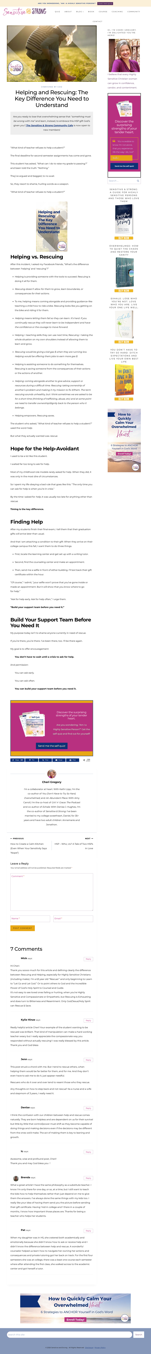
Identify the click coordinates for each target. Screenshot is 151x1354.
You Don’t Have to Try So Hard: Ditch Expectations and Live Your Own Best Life (124, 356)
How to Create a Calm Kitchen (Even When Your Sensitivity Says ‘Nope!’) (28, 846)
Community (133, 12)
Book (91, 12)
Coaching (117, 12)
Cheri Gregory (51, 782)
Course (103, 12)
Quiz (57, 12)
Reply (88, 959)
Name (15, 918)
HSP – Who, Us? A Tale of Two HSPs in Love (74, 844)
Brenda (25, 1177)
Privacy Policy (100, 1348)
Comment (17, 876)
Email (58, 918)
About (68, 12)
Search (138, 1334)
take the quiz (105, 3)
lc (22, 1151)
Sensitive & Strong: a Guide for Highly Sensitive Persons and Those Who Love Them (124, 195)
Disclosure (89, 1348)
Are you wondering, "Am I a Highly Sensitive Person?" (67, 3)
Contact (98, 21)
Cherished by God (51, 87)
